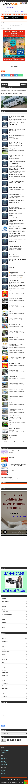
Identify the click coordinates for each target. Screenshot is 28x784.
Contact (20, 14)
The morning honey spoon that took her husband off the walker (17, 286)
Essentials (4, 617)
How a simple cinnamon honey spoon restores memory (17, 253)
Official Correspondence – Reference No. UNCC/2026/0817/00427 (17, 227)
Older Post (24, 84)
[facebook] (1, 1)
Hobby (3, 627)
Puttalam (4, 670)
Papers (3, 619)
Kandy (3, 644)
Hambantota (5, 672)
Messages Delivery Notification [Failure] (16, 155)
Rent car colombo (13, 435)
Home (15, 441)
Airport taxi (11, 292)
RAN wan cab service (13, 305)
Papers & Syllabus (5, 750)
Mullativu (4, 696)
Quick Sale (3, 761)
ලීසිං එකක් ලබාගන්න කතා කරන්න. (17, 357)
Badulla (4, 646)
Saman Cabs (12, 470)
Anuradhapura (5, 651)
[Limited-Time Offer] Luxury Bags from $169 (16, 221)
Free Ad (2, 759)
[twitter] (3, 1)
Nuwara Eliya (5, 675)
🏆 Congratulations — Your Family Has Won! (17, 273)
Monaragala (5, 683)
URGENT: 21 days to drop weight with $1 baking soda (17, 240)
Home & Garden (5, 601)
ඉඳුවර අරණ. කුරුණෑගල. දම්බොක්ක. (17, 422)
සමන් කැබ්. (11, 311)
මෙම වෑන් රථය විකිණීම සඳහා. (16, 318)
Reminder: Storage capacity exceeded (15, 214)
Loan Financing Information (15, 188)
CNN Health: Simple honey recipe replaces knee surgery (16, 201)
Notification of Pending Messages (16, 136)
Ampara (3, 649)
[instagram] (9, 1)
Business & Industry (7, 614)
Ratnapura (4, 678)
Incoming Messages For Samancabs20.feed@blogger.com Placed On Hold (16, 209)
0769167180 (7, 14)
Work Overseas (5, 630)
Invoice (2, 771)
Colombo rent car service (15, 324)
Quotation (3, 773)
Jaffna (3, 680)
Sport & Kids (5, 624)
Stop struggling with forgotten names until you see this (16, 182)
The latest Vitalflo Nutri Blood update (16, 116)
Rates (25, 14)
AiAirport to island (13, 337)
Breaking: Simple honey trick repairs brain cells (17, 260)
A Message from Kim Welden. (15, 246)
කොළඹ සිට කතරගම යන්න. (15, 298)
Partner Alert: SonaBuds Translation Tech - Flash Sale (16, 142)
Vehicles (4, 598)
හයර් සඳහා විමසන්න (13, 149)
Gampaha (4, 636)
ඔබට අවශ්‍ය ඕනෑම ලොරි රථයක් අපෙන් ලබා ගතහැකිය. (16, 344)
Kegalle (3, 664)
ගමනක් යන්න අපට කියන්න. (15, 350)
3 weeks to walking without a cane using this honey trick (17, 279)
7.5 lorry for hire (13, 376)
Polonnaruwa (5, 685)
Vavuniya (4, 698)
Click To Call (14, 66)
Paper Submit (4, 764)
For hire (11, 402)
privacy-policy (4, 752)
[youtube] (6, 1)
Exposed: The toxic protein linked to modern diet (17, 266)
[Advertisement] (14, 551)
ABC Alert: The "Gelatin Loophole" (16, 175)
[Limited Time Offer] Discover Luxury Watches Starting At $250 (17, 162)
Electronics (5, 611)
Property (4, 604)
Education (4, 609)
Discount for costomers (14, 363)
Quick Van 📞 (4, 758)
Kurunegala (4, 641)
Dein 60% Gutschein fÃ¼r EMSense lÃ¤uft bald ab (17, 129)
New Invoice (3, 774)
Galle (3, 662)
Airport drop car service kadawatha (15, 429)
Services (4, 622)
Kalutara (4, 654)
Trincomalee (5, 688)
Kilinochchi (5, 691)
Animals (4, 606)
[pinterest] (7, 1)
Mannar (4, 693)
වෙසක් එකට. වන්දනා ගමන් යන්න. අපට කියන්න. (17, 409)
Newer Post (4, 84)
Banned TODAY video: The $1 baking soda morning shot (16, 168)
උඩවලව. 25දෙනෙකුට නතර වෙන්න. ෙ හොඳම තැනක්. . (15, 416)
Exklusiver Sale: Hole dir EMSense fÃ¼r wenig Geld (16, 123)
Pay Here (3, 770)
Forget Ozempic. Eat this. (14, 233)
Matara (3, 667)
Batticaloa (4, 659)
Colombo (4, 638)
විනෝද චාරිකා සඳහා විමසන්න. (16, 331)
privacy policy (4, 762)
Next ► (24, 441)
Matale (3, 657)
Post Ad (14, 14)
